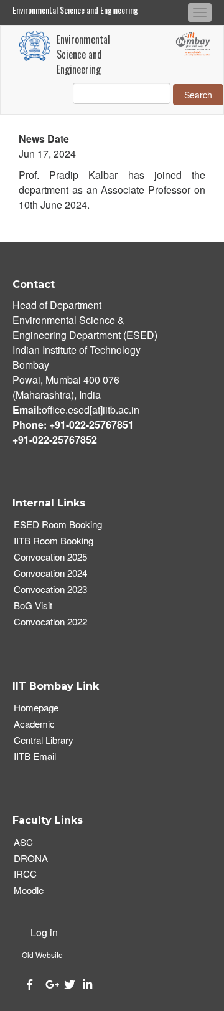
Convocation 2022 (50, 621)
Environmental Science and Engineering (75, 9)
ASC (23, 841)
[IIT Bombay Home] (35, 46)
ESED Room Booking (58, 524)
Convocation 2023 (50, 589)
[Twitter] (67, 984)
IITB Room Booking (53, 540)
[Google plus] (48, 984)
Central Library (43, 739)
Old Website (42, 954)
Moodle (29, 889)
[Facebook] (30, 984)
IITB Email (35, 755)
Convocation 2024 (50, 572)
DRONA (31, 858)
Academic (34, 723)
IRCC (25, 873)
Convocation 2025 (50, 556)
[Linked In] (86, 984)
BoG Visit (33, 605)
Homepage (36, 707)
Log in (44, 932)
